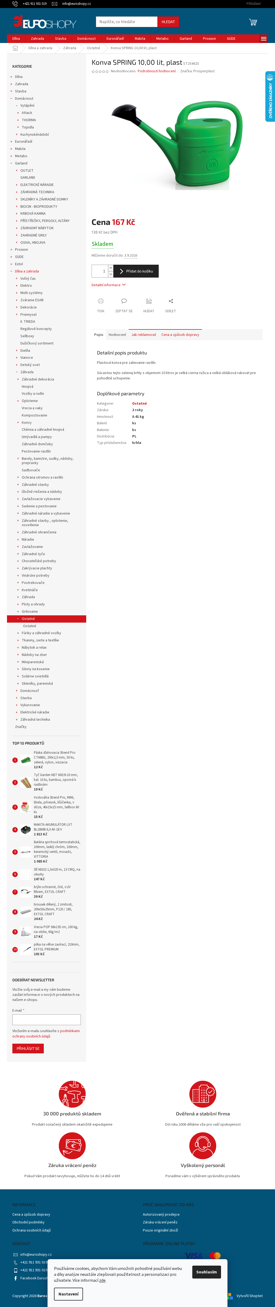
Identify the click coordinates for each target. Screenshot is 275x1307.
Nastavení (68, 1294)
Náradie (28, 539)
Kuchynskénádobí (34, 134)
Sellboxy (27, 336)
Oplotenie (30, 401)
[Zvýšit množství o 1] (110, 268)
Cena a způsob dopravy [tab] (180, 334)
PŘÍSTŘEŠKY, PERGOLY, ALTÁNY (45, 221)
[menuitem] (16, 38)
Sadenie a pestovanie (39, 506)
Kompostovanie (34, 415)
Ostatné (28, 619)
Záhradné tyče (33, 554)
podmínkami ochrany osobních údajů (46, 1033)
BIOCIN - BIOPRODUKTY (38, 206)
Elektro (26, 285)
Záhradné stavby (35, 484)
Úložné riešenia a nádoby (42, 491)
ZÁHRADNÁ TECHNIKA (37, 192)
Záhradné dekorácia (38, 379)
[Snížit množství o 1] (110, 274)
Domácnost (24, 98)
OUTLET (27, 170)
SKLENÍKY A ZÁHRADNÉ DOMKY (44, 199)
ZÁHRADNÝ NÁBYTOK (37, 228)
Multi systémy (31, 293)
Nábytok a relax (34, 647)
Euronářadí (23, 141)
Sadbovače (31, 470)
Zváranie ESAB (32, 300)
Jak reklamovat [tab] (143, 334)
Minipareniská (33, 662)
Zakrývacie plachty (37, 568)
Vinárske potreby (35, 575)
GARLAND (27, 177)
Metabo (21, 156)
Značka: (197, 71)
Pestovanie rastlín (36, 451)
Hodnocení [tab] (117, 334)
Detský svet (30, 365)
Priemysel (28, 314)
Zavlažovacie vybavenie (41, 499)
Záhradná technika (35, 719)
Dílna (19, 77)
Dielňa (25, 350)
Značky (21, 727)
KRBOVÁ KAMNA (33, 213)
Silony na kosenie (36, 669)
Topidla (28, 127)
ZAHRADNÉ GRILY (33, 235)
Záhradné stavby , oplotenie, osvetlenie (45, 523)
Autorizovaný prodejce (161, 1214)
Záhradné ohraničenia (39, 532)
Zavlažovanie (32, 547)
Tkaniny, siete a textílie (40, 640)
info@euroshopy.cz (36, 1254)
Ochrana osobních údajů (31, 1230)
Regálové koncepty (36, 329)
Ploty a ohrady (33, 604)
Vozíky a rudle (33, 393)
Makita (20, 149)
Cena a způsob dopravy (31, 1214)
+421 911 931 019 (33, 1262)
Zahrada (21, 84)
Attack (27, 113)
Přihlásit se (28, 1048)
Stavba (20, 91)
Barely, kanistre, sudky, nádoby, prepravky (48, 461)
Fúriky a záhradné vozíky (41, 633)
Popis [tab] (98, 334)
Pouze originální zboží (160, 1230)
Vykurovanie (30, 705)
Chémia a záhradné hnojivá (43, 429)
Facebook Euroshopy (37, 1278)
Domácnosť (29, 691)
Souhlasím (206, 1272)
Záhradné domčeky (37, 444)
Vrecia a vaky (32, 408)
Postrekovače (33, 583)
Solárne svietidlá (35, 676)
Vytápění (27, 105)
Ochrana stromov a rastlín (42, 477)
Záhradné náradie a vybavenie (46, 513)
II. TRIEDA (27, 321)
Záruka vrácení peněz (160, 1222)
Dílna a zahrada (27, 271)
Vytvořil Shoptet (250, 1296)
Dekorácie (28, 307)
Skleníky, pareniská (37, 683)
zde (102, 1280)
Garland (21, 163)
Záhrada (27, 372)
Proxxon (21, 249)
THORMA (29, 120)
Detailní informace (106, 285)
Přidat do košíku (139, 271)
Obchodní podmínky (28, 1222)
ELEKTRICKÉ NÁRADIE (37, 185)
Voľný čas (28, 278)
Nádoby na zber (34, 655)
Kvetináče (30, 590)
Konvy (27, 422)
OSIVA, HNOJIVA (32, 242)
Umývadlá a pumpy (37, 437)
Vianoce (26, 357)
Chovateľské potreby (39, 561)
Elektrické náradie (34, 712)
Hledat (168, 21)
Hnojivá (27, 386)
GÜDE (19, 257)
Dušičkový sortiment (36, 343)
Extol (19, 264)
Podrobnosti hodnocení (157, 71)
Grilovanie (30, 611)
